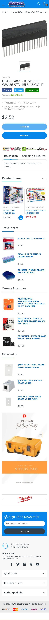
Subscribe (24, 531)
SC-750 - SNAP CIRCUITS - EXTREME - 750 (35, 212)
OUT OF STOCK (16, 109)
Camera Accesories (14, 288)
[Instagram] (24, 565)
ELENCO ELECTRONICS (11, 207)
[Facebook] (11, 565)
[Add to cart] (20, 217)
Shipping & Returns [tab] (33, 155)
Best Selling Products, (24, 106)
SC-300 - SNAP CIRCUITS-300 (9, 212)
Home (4, 11)
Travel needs (10, 228)
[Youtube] (37, 565)
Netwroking (9, 354)
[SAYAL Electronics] (16, 4)
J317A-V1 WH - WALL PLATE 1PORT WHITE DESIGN (31, 366)
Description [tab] (11, 155)
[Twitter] (18, 565)
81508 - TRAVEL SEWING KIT (31, 238)
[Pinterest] (31, 565)
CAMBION (6, 77)
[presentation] (43, 179)
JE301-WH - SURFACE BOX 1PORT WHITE (30, 381)
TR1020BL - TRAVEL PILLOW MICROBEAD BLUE (31, 271)
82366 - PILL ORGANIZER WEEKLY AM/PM (29, 255)
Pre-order (24, 135)
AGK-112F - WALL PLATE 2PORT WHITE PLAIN (29, 397)
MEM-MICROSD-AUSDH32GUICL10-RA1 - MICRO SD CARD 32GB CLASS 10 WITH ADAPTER (31, 303)
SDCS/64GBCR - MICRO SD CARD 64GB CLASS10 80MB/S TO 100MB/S (31, 321)
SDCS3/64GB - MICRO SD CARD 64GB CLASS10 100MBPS (32, 337)
